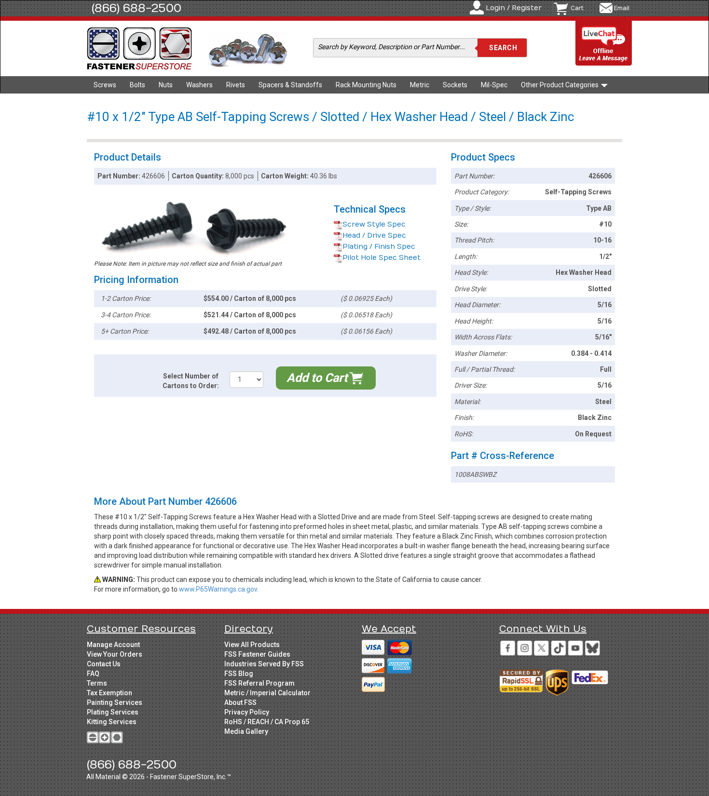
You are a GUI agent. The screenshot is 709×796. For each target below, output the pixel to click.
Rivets (235, 85)
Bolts (137, 85)
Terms (97, 683)
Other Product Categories (560, 85)
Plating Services (112, 712)
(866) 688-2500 (136, 8)
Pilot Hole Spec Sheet (381, 258)
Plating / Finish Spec (378, 247)
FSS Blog (238, 673)
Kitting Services (111, 722)
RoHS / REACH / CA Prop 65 (266, 722)
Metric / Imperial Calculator (267, 693)
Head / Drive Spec (374, 235)
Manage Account (113, 644)
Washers (199, 85)
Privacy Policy (246, 712)
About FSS (240, 702)
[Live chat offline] (604, 43)
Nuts (166, 85)
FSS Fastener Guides (257, 654)
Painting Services (114, 702)
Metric (419, 85)
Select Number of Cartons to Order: (191, 381)
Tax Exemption (109, 693)
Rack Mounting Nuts (366, 85)
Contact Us (104, 664)
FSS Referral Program (259, 683)
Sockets (455, 85)
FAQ (93, 673)
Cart (577, 8)
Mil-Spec (494, 85)
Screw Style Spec (374, 224)
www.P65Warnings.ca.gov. (219, 589)
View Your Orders (114, 654)
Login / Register (514, 8)
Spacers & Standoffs (290, 85)
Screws (105, 85)
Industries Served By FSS (264, 664)
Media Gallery (246, 731)
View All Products (252, 644)
